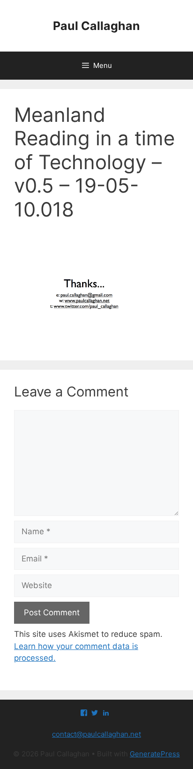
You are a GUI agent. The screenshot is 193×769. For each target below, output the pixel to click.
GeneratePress (155, 753)
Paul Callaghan (96, 26)
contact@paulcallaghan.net (96, 734)
